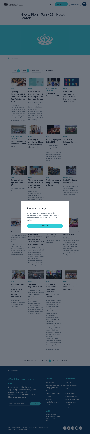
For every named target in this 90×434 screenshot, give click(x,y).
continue (45, 225)
